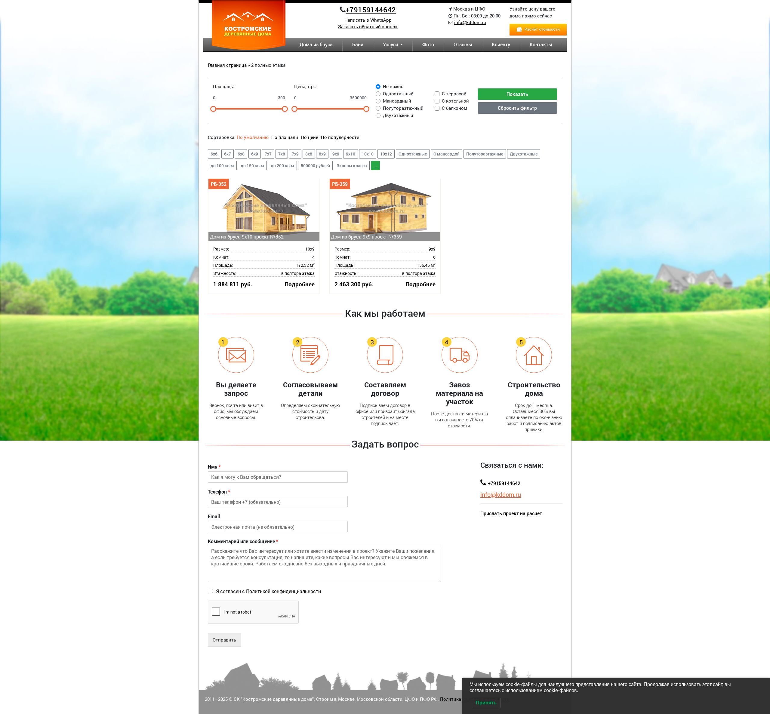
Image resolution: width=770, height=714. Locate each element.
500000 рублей (315, 165)
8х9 (322, 154)
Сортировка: (222, 137)
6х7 (227, 154)
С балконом (454, 108)
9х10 (350, 154)
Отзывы (463, 44)
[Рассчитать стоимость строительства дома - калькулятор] (538, 29)
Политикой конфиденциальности (283, 591)
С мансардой (446, 154)
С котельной (455, 101)
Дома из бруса (316, 44)
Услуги (391, 44)
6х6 (214, 154)
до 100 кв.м (222, 165)
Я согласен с (268, 591)
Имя (214, 467)
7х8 (281, 154)
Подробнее (300, 284)
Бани (357, 44)
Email (214, 516)
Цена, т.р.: (305, 86)
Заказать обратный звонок (368, 26)
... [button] (375, 165)
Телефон (219, 492)
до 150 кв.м (252, 165)
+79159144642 (371, 9)
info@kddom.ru (470, 22)
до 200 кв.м (282, 165)
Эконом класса (352, 165)
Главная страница (227, 65)
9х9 (335, 154)
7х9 (295, 154)
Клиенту (501, 44)
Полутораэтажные (484, 154)
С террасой (454, 94)
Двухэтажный (398, 115)
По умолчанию (253, 137)
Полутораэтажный (403, 108)
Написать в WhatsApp (368, 20)
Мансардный (397, 101)
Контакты (541, 44)
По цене (309, 137)
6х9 (254, 154)
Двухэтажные (523, 154)
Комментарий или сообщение (243, 541)
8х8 (308, 154)
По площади (285, 137)
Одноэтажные (413, 154)
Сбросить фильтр (517, 108)
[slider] (213, 109)
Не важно (393, 86)
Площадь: (223, 86)
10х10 (368, 154)
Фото (428, 44)
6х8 (241, 154)
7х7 (268, 154)
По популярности (340, 137)
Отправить (224, 640)
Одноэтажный (398, 94)
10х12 (386, 154)
